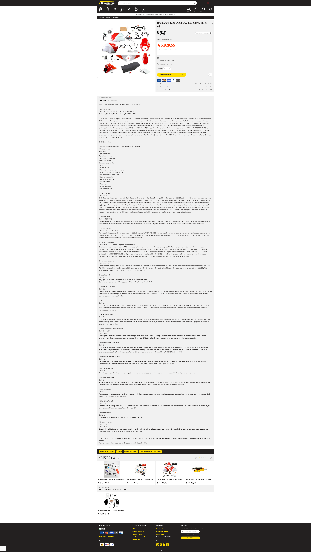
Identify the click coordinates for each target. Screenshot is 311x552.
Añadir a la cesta (165, 75)
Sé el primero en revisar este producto (202, 33)
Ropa (108, 11)
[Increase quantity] (169, 69)
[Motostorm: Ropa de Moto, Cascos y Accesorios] (107, 3)
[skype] (164, 544)
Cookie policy (160, 534)
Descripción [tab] (104, 100)
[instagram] (157, 544)
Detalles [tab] (113, 100)
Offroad (122, 11)
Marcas (136, 11)
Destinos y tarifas (137, 534)
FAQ (133, 529)
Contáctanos (136, 540)
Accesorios (115, 11)
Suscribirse (190, 538)
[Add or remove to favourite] (210, 75)
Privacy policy (160, 529)
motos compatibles (163, 39)
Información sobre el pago (106, 536)
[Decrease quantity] (164, 69)
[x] (161, 544)
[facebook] (167, 544)
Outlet (143, 11)
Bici (129, 11)
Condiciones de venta (162, 531)
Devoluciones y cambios (139, 537)
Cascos (100, 11)
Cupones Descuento (138, 531)
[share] (212, 23)
